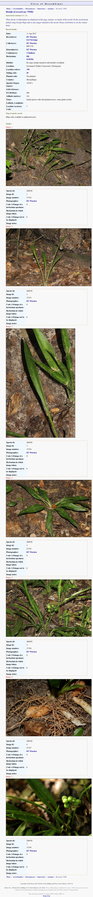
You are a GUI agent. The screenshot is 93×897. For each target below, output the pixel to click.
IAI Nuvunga (32, 39)
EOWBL (30, 59)
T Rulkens (31, 52)
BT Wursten (32, 36)
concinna (50, 9)
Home (9, 9)
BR (28, 56)
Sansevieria (41, 9)
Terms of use (46, 896)
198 (28, 69)
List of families (18, 9)
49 (27, 72)
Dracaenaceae (30, 9)
